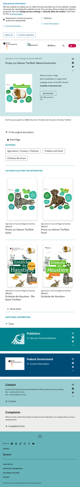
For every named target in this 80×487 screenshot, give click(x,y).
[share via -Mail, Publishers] (73, 333)
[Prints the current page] (73, 66)
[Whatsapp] (25, 444)
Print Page (15, 139)
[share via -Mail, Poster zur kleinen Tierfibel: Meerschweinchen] (73, 59)
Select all (9, 35)
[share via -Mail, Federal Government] (73, 359)
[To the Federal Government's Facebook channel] (12, 444)
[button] (21, 26)
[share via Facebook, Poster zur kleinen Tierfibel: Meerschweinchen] (73, 63)
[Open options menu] (73, 70)
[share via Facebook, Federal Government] (73, 363)
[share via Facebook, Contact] (73, 388)
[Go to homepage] (10, 46)
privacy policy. (17, 14)
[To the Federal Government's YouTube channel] (33, 444)
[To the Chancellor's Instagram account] (16, 444)
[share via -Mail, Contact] (73, 385)
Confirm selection (26, 35)
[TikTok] (20, 444)
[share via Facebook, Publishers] (73, 337)
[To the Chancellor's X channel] (29, 444)
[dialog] (40, 20)
